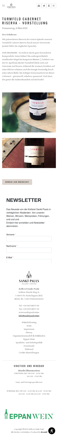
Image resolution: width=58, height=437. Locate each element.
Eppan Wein (29, 339)
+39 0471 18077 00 (31, 305)
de (54, 5)
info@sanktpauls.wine (29, 315)
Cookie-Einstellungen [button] (29, 352)
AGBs (29, 325)
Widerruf (29, 349)
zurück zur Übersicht (17, 182)
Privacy (29, 332)
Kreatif (44, 432)
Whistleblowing (29, 322)
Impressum (29, 329)
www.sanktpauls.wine (29, 312)
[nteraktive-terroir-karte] (39, 5)
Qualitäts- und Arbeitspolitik (29, 342)
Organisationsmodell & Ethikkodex (23, 335)
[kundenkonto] (49, 5)
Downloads (29, 346)
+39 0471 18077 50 (31, 309)
